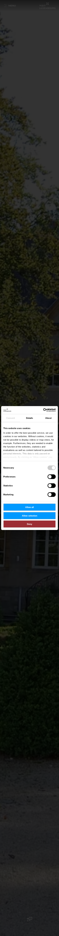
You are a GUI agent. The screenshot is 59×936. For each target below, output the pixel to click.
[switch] (52, 476)
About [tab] (48, 418)
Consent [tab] (10, 418)
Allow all (29, 507)
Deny (29, 524)
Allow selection (29, 515)
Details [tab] (29, 418)
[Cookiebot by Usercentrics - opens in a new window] (43, 410)
